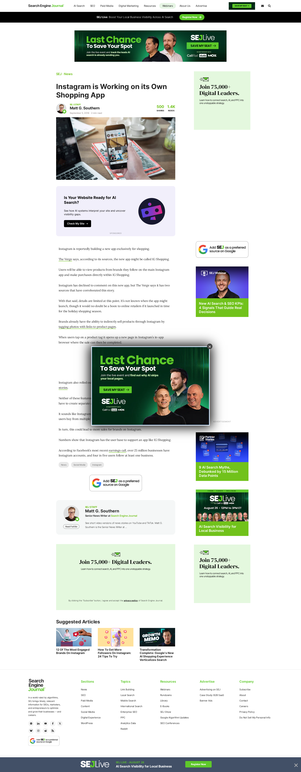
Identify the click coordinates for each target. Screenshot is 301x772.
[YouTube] (45, 723)
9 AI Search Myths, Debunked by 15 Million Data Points (218, 471)
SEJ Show (165, 711)
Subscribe (244, 689)
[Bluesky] (31, 731)
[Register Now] (222, 282)
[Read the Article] (74, 637)
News (63, 465)
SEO (92, 5)
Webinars (167, 5)
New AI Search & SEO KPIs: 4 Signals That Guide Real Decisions (221, 307)
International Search (131, 706)
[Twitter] (60, 723)
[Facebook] (52, 723)
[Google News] (31, 723)
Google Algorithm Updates (174, 717)
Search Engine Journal (124, 515)
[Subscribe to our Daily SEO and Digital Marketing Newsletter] (262, 6)
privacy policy (131, 600)
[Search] (269, 6)
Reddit (124, 728)
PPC (123, 717)
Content (85, 706)
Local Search (128, 695)
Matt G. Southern (85, 108)
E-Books (164, 706)
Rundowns (166, 695)
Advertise (201, 5)
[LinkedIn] (38, 723)
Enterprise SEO (129, 711)
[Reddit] (45, 731)
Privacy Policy (246, 711)
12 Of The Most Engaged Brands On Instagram (73, 651)
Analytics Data (128, 723)
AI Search (79, 5)
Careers (243, 706)
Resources (150, 5)
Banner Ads (206, 700)
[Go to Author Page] (61, 108)
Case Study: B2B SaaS (212, 695)
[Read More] (222, 447)
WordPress (87, 723)
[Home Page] (46, 6)
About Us (185, 5)
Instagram (97, 465)
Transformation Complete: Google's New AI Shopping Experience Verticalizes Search (157, 654)
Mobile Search (128, 700)
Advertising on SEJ (210, 689)
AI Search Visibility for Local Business (217, 528)
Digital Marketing (129, 5)
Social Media (79, 465)
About (242, 695)
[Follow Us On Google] (115, 483)
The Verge (65, 259)
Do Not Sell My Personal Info (254, 717)
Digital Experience (90, 717)
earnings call (117, 450)
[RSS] (52, 731)
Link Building (127, 689)
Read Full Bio (71, 526)
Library (164, 700)
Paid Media (106, 5)
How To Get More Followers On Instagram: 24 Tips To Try (114, 653)
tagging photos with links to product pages (87, 327)
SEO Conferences (170, 723)
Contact (243, 700)
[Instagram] (38, 731)
